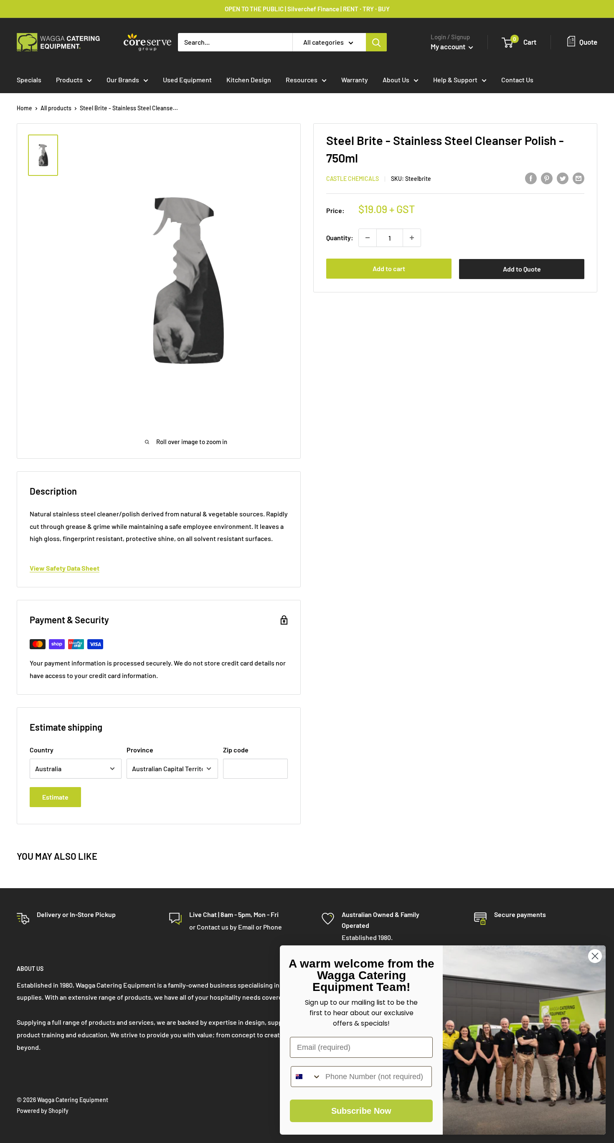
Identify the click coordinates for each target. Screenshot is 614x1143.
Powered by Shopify (43, 1110)
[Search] (376, 42)
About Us (396, 80)
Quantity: (339, 237)
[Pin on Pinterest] (547, 177)
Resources (301, 80)
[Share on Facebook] (531, 177)
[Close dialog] (595, 956)
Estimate (55, 797)
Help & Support (455, 80)
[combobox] (306, 1077)
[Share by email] (578, 177)
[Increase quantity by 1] (412, 237)
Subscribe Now (361, 1110)
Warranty (354, 80)
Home (24, 108)
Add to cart (389, 268)
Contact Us (517, 80)
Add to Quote (522, 269)
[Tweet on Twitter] (562, 177)
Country (41, 750)
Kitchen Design (248, 80)
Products (69, 80)
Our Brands (123, 80)
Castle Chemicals (352, 178)
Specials (29, 80)
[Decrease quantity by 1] (367, 237)
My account (449, 46)
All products (56, 108)
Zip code (236, 750)
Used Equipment (187, 80)
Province (140, 750)
